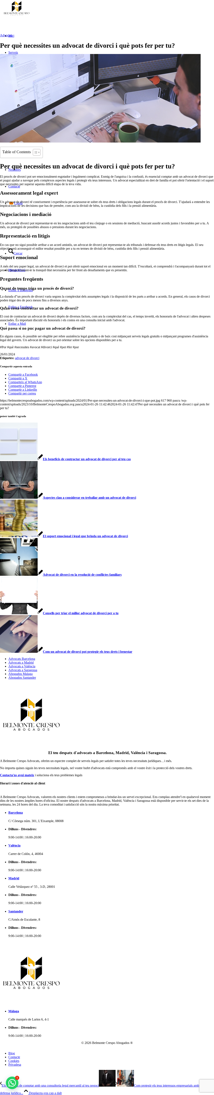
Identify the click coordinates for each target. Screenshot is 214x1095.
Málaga (13, 1011)
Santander (15, 911)
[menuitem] (22, 659)
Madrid (13, 878)
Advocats (6, 35)
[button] (12, 1083)
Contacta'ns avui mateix (17, 775)
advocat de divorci (27, 358)
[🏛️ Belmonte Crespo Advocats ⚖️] (52, 15)
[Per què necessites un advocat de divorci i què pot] (100, 141)
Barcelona (15, 812)
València (14, 845)
